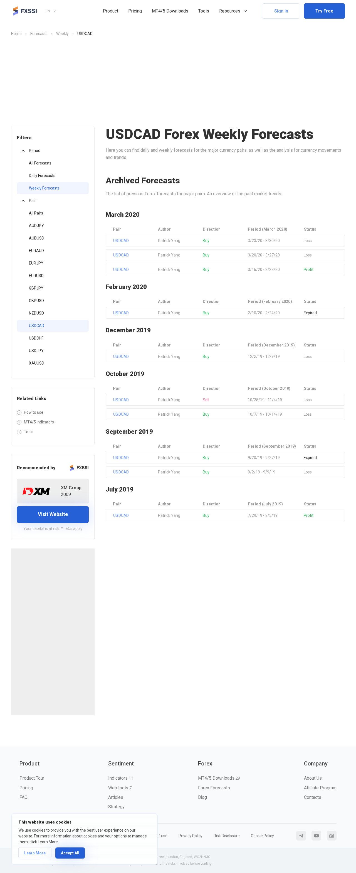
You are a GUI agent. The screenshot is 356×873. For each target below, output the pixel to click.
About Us (313, 778)
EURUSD (36, 275)
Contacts (312, 797)
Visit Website (53, 514)
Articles (115, 797)
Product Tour (31, 778)
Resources (229, 11)
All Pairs (36, 213)
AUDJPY (36, 225)
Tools (203, 11)
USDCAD (36, 325)
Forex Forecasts (214, 787)
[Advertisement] (178, 79)
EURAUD (36, 250)
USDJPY (36, 350)
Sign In (281, 11)
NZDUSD (36, 313)
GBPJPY (36, 288)
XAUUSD (36, 363)
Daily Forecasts (42, 175)
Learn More (35, 853)
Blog (202, 797)
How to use (33, 412)
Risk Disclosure (227, 836)
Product (110, 11)
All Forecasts (40, 163)
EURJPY (36, 263)
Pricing (135, 11)
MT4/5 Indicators (39, 422)
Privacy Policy (190, 836)
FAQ (23, 797)
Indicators (120, 778)
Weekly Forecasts (44, 188)
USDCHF (36, 338)
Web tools (120, 787)
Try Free (324, 11)
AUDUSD (36, 238)
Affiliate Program (320, 787)
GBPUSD (36, 300)
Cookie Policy (262, 836)
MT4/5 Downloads (170, 11)
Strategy (116, 806)
